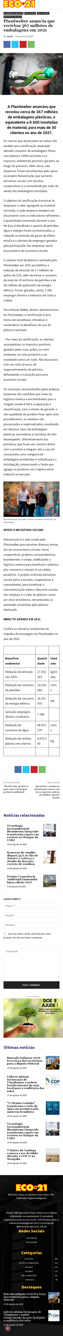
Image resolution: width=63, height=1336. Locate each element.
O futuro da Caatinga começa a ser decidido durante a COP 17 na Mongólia (22, 1155)
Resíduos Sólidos (12, 17)
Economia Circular (13, 13)
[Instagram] (31, 1204)
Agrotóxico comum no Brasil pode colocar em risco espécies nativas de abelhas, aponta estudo (46, 792)
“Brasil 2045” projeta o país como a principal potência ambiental (16, 789)
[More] (39, 44)
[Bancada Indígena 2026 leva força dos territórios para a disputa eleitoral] (52, 1063)
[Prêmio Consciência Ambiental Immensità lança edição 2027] (49, 881)
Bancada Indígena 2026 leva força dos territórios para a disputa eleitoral (24, 1060)
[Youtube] (38, 1204)
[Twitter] (15, 44)
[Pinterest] (23, 44)
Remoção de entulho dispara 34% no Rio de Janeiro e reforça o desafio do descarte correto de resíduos (22, 858)
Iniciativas (30, 13)
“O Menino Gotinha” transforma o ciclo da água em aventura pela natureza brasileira (22, 1108)
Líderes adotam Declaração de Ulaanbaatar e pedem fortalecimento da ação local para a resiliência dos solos (25, 1084)
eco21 (10, 36)
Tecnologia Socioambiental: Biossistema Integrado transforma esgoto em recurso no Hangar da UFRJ (22, 833)
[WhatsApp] (31, 44)
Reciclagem (43, 13)
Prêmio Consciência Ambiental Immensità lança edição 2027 (22, 879)
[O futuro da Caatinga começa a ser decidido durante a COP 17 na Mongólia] (52, 1155)
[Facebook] (7, 44)
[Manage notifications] (7, 1328)
